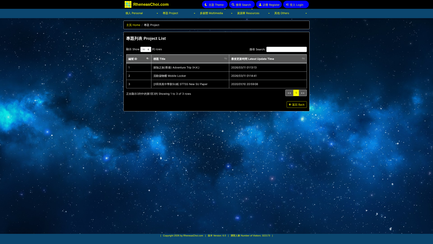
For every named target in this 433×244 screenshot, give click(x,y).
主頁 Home (133, 25)
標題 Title (159, 58)
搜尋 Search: (257, 49)
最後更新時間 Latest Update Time (252, 58)
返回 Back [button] (298, 104)
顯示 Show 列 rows (144, 49)
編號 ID (132, 58)
